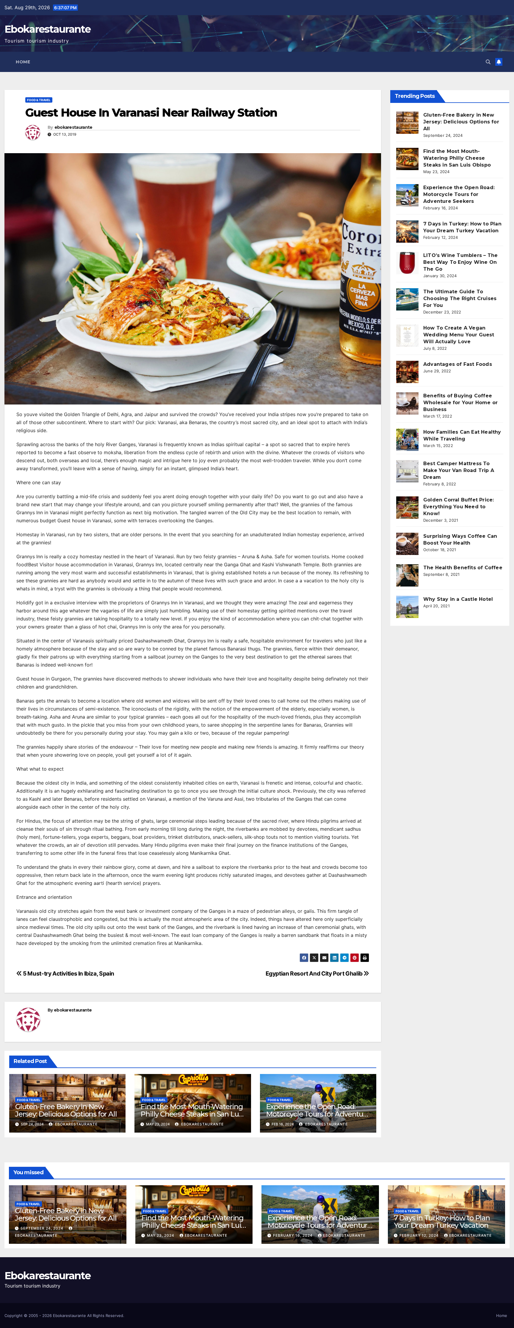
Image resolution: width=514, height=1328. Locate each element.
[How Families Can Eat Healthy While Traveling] (407, 440)
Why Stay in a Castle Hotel (458, 599)
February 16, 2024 (293, 1235)
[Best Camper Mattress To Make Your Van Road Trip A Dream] (407, 471)
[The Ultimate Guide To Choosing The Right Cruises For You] (407, 299)
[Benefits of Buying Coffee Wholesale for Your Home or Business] (407, 403)
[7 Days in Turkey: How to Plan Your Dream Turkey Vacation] (407, 231)
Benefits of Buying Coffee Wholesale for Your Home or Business (460, 402)
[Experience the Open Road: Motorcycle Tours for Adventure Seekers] (407, 195)
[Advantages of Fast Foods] (407, 372)
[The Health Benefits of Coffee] (407, 575)
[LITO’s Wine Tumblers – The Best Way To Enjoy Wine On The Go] (407, 263)
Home (23, 62)
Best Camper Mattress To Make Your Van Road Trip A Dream (458, 470)
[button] (488, 62)
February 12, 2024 (419, 1235)
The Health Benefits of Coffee (462, 567)
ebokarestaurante (73, 127)
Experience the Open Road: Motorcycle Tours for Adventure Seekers (318, 1114)
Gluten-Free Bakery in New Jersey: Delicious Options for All (66, 1110)
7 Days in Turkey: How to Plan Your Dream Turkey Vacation (442, 1221)
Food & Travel (39, 100)
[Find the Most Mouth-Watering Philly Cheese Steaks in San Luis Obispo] (407, 159)
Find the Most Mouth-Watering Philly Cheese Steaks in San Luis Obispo (192, 1114)
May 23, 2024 (161, 1235)
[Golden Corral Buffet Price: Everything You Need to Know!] (407, 507)
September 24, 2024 (43, 1228)
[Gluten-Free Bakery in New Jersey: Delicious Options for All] (407, 123)
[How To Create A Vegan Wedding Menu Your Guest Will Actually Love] (407, 335)
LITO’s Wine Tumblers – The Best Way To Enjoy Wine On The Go (460, 262)
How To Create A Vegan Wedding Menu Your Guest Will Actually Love (458, 334)
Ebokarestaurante (47, 29)
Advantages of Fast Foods (457, 364)
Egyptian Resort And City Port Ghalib (315, 973)
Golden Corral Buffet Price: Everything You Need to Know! (458, 506)
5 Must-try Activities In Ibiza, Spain (68, 973)
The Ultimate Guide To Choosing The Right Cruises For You (459, 298)
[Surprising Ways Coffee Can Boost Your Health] (407, 544)
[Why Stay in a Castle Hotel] (407, 607)
